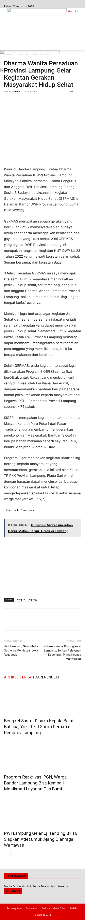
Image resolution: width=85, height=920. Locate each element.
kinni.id (16, 91)
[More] (44, 100)
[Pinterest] (26, 100)
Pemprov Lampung (26, 599)
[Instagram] (8, 2)
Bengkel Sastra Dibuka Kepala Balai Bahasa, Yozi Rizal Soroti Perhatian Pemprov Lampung (38, 726)
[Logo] (30, 53)
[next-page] (12, 854)
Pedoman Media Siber (54, 908)
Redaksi (74, 908)
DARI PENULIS (47, 677)
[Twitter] (17, 100)
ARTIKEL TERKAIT (19, 677)
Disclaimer (32, 908)
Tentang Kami (14, 908)
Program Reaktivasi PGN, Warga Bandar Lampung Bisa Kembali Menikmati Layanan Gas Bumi (35, 783)
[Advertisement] (42, 33)
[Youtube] (11, 2)
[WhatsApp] (35, 100)
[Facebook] (5, 2)
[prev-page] (6, 854)
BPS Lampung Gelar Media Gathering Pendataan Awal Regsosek (21, 650)
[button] (6, 45)
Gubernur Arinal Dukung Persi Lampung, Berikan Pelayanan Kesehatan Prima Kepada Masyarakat (62, 653)
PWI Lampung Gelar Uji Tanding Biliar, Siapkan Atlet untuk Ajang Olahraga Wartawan (40, 839)
